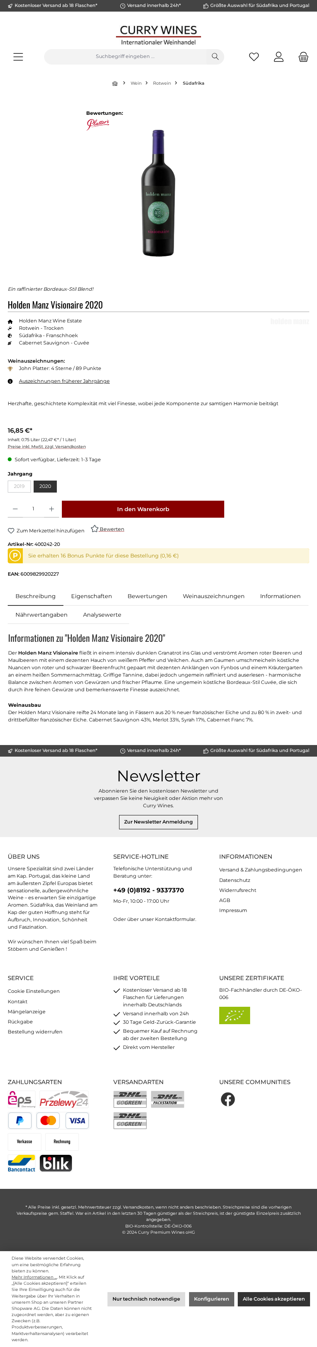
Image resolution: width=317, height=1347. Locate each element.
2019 (22, 487)
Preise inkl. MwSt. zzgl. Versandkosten (47, 446)
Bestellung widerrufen (35, 1032)
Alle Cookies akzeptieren (274, 1299)
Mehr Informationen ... (34, 1277)
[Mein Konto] (278, 57)
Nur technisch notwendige (146, 1299)
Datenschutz (234, 880)
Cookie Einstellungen (34, 991)
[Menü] (18, 57)
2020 (45, 486)
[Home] (115, 83)
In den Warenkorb (143, 509)
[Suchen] (215, 57)
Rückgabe (20, 1022)
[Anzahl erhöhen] (51, 509)
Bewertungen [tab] (147, 596)
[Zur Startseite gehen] (158, 35)
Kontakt (17, 1001)
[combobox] (125, 57)
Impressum (233, 910)
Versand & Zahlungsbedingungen (260, 870)
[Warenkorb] (301, 57)
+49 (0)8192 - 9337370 (148, 890)
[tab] (35, 596)
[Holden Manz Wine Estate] (290, 321)
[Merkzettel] (254, 57)
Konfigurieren (211, 1299)
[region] (158, 193)
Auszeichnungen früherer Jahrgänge (64, 381)
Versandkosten (138, 1207)
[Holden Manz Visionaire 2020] (158, 193)
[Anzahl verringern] (15, 509)
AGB (224, 900)
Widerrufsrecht (237, 890)
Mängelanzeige (27, 1012)
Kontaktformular (175, 919)
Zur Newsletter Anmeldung (158, 822)
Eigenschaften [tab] (91, 596)
